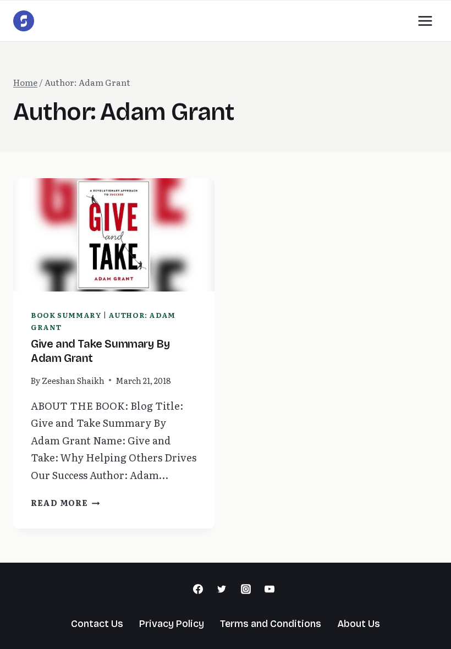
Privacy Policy (171, 624)
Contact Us (97, 624)
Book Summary (66, 315)
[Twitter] (222, 589)
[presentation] (114, 235)
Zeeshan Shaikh (73, 380)
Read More (65, 502)
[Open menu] (425, 20)
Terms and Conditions (270, 624)
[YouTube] (269, 589)
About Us (358, 624)
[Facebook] (198, 589)
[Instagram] (246, 589)
